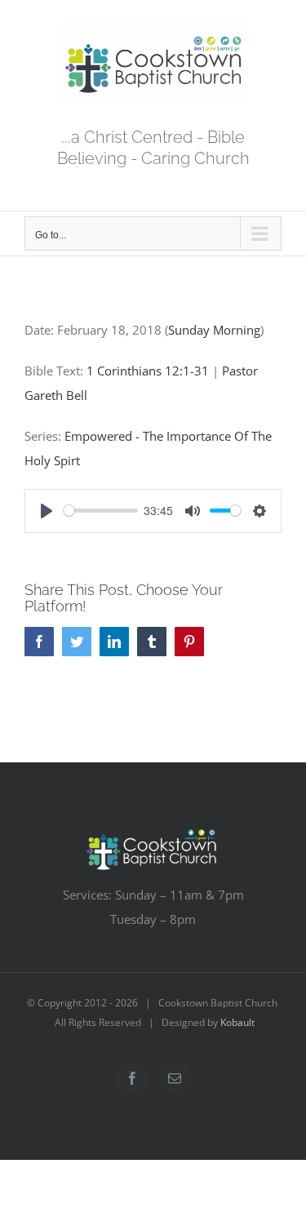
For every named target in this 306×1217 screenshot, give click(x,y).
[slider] (101, 510)
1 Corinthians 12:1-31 (147, 370)
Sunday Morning (214, 330)
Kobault (237, 1022)
